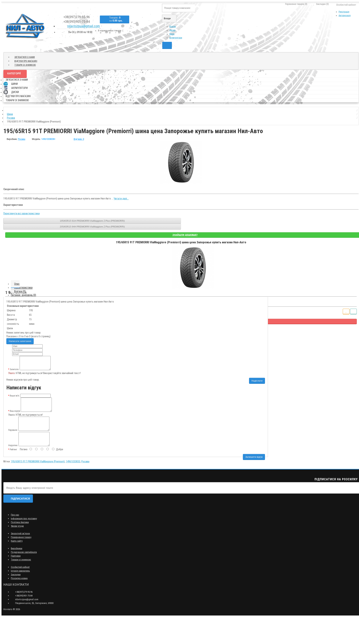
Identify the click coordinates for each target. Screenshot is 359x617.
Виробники (16, 548)
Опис (17, 283)
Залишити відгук (254, 457)
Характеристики (23, 287)
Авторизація (345, 15)
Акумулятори (175, 37)
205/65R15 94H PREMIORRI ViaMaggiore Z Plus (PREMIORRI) (92, 226)
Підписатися (20, 498)
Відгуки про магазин (25, 61)
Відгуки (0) (20, 291)
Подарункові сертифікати (24, 552)
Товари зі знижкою (25, 65)
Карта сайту (16, 541)
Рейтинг (13, 449)
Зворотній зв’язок (20, 533)
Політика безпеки (20, 522)
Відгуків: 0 (79, 139)
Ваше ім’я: (15, 395)
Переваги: (13, 430)
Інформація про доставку (24, 518)
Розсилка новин (19, 578)
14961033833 (73, 461)
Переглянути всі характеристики (21, 213)
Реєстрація (344, 11)
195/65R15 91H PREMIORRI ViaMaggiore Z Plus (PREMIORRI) (92, 221)
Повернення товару (21, 537)
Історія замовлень (20, 570)
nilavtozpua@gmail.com (83, 26)
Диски (172, 30)
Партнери (16, 555)
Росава (85, 461)
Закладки (16, 574)
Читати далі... (121, 198)
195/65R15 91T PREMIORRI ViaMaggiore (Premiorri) (38, 461)
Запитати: (14, 369)
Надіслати (257, 380)
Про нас (15, 514)
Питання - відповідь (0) (23, 295)
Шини (171, 34)
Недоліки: (13, 445)
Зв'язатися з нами (24, 57)
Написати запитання (20, 341)
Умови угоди (17, 526)
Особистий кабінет (20, 567)
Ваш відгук (15, 411)
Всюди (172, 26)
